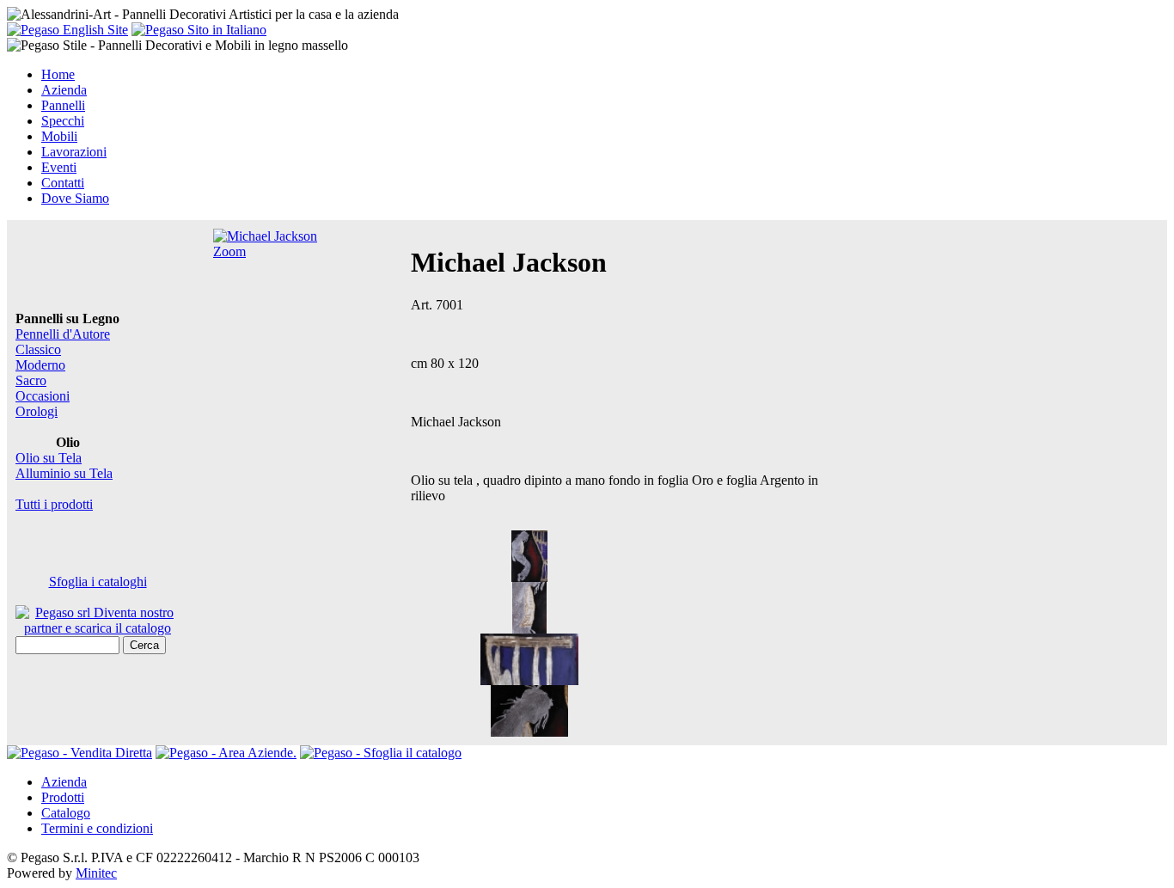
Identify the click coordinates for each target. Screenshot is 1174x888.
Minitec (96, 873)
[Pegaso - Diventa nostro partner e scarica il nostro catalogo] (226, 752)
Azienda (64, 782)
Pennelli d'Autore (62, 334)
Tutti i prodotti (54, 504)
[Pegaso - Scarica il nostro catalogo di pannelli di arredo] (381, 752)
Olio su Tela (48, 457)
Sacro (30, 380)
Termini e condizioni (97, 828)
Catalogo (65, 812)
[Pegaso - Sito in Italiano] (198, 29)
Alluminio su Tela (64, 473)
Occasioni (42, 396)
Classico (38, 349)
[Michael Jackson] (529, 577)
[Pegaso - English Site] (67, 29)
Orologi (36, 411)
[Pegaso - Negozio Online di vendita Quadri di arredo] (79, 752)
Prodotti (62, 797)
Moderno (40, 365)
